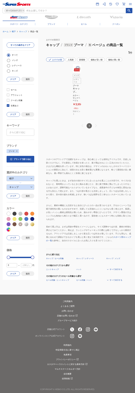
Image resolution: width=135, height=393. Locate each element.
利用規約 (67, 345)
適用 (28, 79)
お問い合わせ (67, 311)
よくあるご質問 (67, 306)
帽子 (14, 31)
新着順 (82, 59)
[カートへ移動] (124, 4)
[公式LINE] (80, 336)
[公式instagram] (88, 329)
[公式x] (72, 329)
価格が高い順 (114, 59)
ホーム (6, 31)
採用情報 (66, 378)
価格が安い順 (97, 59)
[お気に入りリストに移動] (117, 4)
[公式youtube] (96, 329)
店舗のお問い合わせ (66, 315)
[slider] (8, 257)
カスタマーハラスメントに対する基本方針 (66, 364)
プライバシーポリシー (66, 359)
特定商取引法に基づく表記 (67, 350)
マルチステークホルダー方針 (67, 369)
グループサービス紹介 (67, 320)
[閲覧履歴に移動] (110, 4)
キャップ (23, 31)
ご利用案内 (67, 301)
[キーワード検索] (129, 10)
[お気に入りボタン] (78, 68)
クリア (13, 79)
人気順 (71, 59)
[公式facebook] (80, 329)
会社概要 (67, 374)
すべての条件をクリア (20, 45)
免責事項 (67, 354)
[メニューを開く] (130, 4)
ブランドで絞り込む (22, 159)
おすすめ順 (57, 59)
